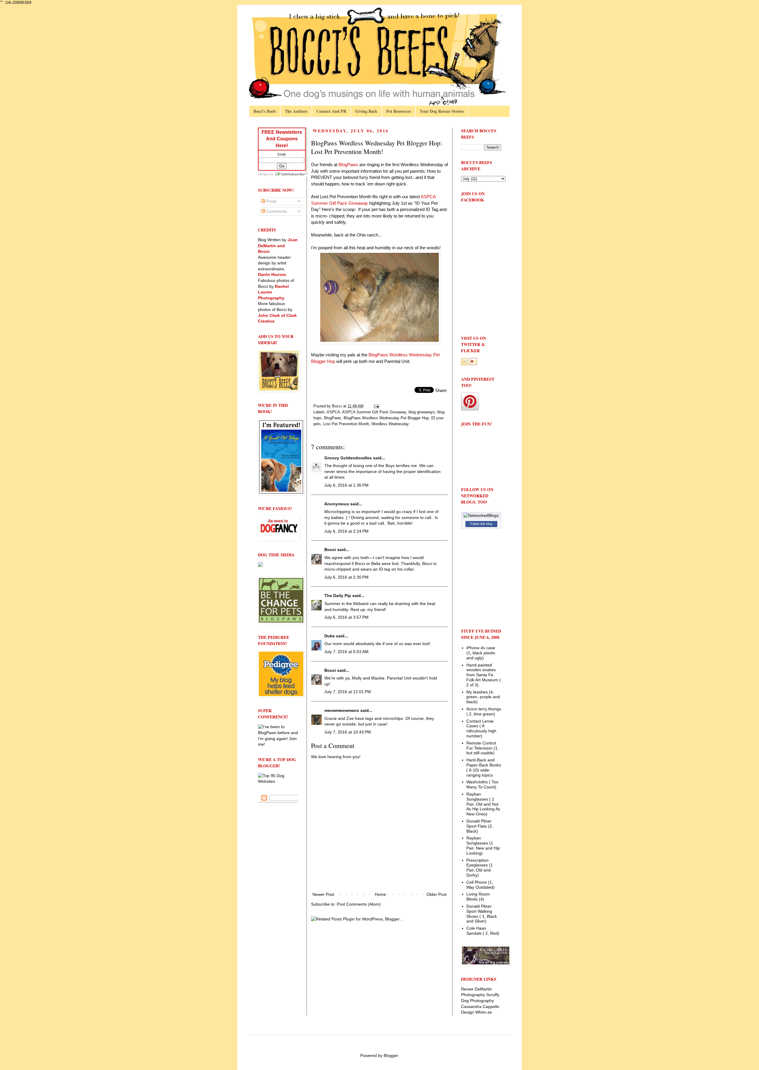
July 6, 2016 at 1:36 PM (346, 485)
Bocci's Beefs (264, 111)
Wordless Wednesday (390, 424)
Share (441, 390)
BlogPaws (332, 418)
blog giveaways (422, 412)
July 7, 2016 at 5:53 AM (346, 651)
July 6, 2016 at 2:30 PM (346, 577)
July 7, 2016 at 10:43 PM (347, 732)
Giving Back (366, 111)
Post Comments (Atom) (359, 904)
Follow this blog (481, 524)
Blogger (391, 1055)
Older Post (437, 894)
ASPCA (333, 412)
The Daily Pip (338, 595)
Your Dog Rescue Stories (442, 111)
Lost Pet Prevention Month (346, 424)
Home (380, 894)
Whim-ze (483, 1012)
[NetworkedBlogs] (481, 515)
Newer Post (323, 894)
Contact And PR (331, 111)
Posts (271, 201)
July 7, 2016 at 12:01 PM (347, 691)
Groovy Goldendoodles (348, 457)
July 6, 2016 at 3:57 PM (346, 617)
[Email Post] (376, 406)
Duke (329, 636)
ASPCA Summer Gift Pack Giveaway (374, 412)
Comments (276, 211)
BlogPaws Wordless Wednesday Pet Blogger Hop (386, 418)
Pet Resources (398, 111)
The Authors (296, 111)
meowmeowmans (341, 710)
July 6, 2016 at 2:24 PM (346, 531)
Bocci (330, 549)
